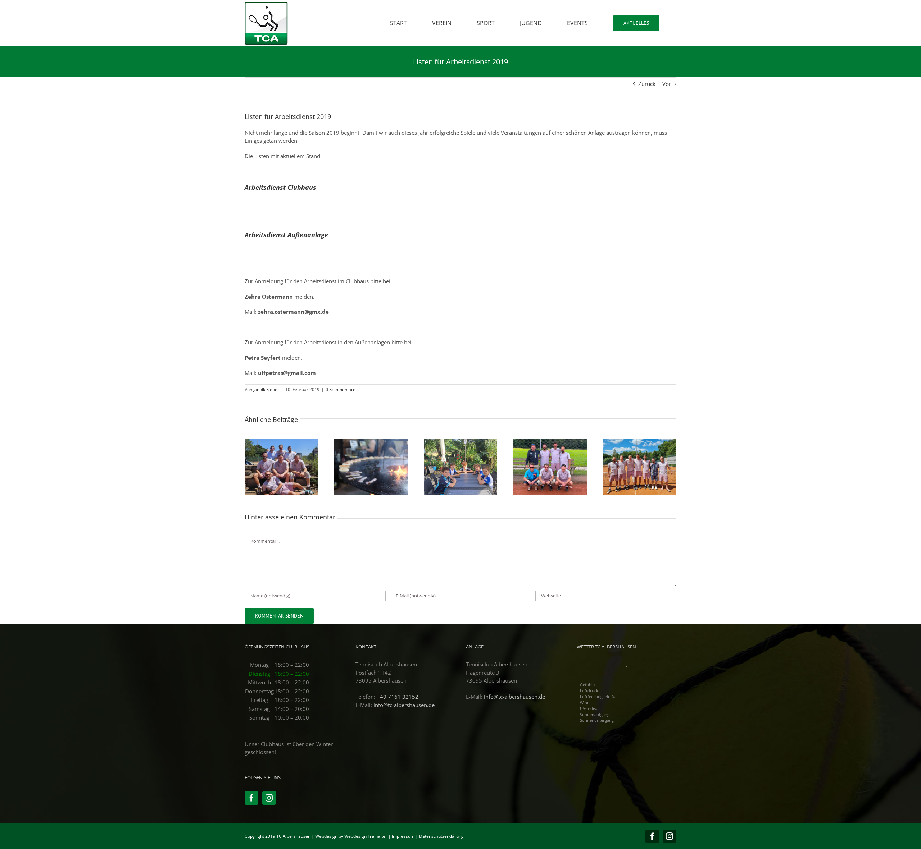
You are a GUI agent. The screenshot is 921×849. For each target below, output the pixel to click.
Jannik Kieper (266, 389)
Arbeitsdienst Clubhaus (280, 187)
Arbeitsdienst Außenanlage (287, 234)
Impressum (403, 836)
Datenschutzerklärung (441, 836)
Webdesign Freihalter (365, 836)
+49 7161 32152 (397, 696)
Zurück (646, 83)
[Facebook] (251, 798)
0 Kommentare (340, 389)
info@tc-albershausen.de (404, 704)
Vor (666, 83)
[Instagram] (269, 798)
